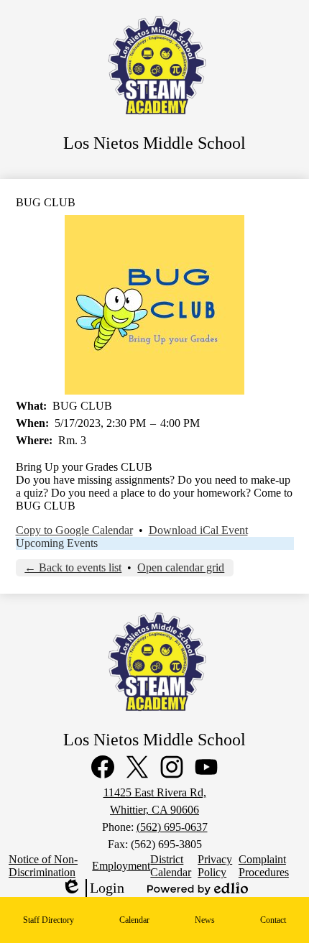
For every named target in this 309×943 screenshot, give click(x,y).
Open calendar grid (180, 567)
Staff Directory (48, 920)
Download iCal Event (198, 530)
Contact (273, 920)
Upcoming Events (57, 543)
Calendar (134, 920)
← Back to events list (72, 567)
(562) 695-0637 (172, 827)
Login (92, 888)
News (205, 920)
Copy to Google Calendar (74, 530)
